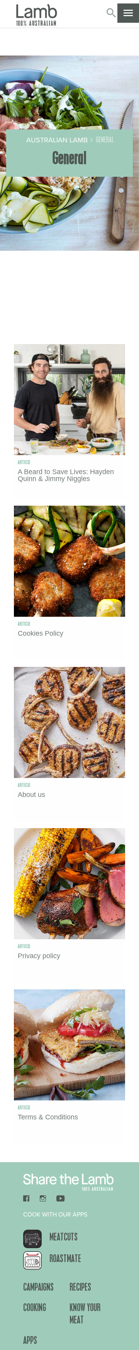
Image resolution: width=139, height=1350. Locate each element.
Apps (30, 1340)
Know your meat (85, 1313)
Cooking (34, 1307)
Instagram (43, 1198)
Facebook (28, 1198)
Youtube (60, 1198)
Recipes (80, 1286)
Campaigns (38, 1286)
